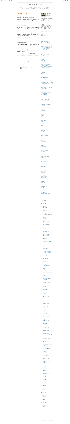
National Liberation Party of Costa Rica (47, 82)
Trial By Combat (45, 248)
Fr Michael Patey (43, 166)
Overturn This (45, 369)
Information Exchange (46, 342)
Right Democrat (43, 192)
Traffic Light (44, 215)
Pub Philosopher (43, 120)
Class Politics (45, 220)
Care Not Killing (43, 89)
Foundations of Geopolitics (47, 251)
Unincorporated (45, 238)
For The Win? (45, 228)
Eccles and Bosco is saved (45, 77)
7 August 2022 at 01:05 (27, 59)
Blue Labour (43, 79)
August (44, 213)
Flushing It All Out (45, 249)
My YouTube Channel (44, 41)
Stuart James (43, 119)
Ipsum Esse (42, 147)
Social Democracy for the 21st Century (46, 87)
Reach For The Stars (46, 242)
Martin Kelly (43, 175)
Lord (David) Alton (44, 142)
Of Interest (44, 351)
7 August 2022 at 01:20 (31, 67)
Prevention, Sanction (46, 330)
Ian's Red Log (43, 168)
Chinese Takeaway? (46, 327)
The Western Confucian (44, 150)
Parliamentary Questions (46, 297)
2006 (43, 406)
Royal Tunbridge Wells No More (47, 344)
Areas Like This (45, 339)
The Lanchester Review (44, 45)
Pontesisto (42, 145)
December (44, 207)
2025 (43, 202)
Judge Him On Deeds (46, 231)
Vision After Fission (46, 333)
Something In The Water (46, 314)
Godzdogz (42, 136)
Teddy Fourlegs (43, 61)
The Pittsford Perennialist (44, 148)
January (44, 383)
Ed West (42, 125)
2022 (43, 206)
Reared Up (44, 225)
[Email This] (30, 53)
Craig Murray (43, 172)
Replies (22, 65)
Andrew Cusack (43, 141)
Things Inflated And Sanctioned (47, 338)
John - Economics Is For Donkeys (46, 106)
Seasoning (44, 310)
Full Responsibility (46, 345)
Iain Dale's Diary (43, 170)
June (44, 376)
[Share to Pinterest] (34, 53)
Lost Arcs (44, 293)
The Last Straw (45, 363)
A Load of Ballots (45, 354)
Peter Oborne (43, 111)
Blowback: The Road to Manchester (46, 283)
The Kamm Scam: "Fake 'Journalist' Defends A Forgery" (46, 93)
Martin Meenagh (43, 163)
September (44, 211)
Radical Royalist (43, 183)
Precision (44, 311)
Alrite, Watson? (43, 137)
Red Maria (42, 122)
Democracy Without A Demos (47, 272)
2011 (43, 399)
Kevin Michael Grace (44, 186)
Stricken (44, 371)
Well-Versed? (45, 287)
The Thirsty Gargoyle (44, 176)
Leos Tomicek (43, 151)
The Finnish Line (45, 254)
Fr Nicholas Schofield (44, 134)
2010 (43, 400)
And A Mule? (45, 337)
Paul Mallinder (43, 140)
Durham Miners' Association (45, 62)
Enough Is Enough (45, 319)
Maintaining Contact (46, 221)
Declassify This (45, 264)
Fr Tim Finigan (43, 127)
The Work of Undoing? (46, 303)
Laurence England (43, 146)
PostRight (42, 84)
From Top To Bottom (46, 244)
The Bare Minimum (46, 234)
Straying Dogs (45, 266)
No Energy (44, 275)
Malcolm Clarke (43, 161)
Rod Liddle (42, 117)
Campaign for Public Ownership (45, 104)
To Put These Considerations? (47, 241)
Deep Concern (45, 304)
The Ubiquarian (43, 153)
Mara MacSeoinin (43, 177)
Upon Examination (45, 237)
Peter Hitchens (43, 110)
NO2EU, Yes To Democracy (45, 99)
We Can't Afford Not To (46, 299)
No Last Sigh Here (45, 294)
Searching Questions (46, 321)
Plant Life (44, 307)
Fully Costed (45, 271)
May (44, 377)
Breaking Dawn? (45, 326)
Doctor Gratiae (45, 222)
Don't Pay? (44, 317)
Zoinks (44, 290)
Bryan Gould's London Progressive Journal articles (46, 71)
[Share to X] (32, 53)
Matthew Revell (43, 178)
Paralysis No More (45, 306)
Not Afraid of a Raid (46, 309)
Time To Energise (45, 258)
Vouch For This (45, 323)
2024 (43, 203)
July (43, 375)
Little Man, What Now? (44, 180)
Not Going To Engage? (46, 239)
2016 (43, 392)
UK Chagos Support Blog (45, 100)
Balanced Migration (44, 103)
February (44, 382)
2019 (43, 388)
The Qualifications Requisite (47, 278)
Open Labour (43, 56)
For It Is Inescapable (46, 227)
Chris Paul (42, 160)
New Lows (44, 281)
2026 (43, 200)
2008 (43, 403)
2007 (43, 405)
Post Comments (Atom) (24, 91)
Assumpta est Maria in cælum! (47, 265)
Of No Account (45, 255)
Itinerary (44, 367)
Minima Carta (45, 268)
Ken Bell (42, 181)
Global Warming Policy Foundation (46, 96)
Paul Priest (42, 139)
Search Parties (45, 324)
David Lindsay (35, 5)
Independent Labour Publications (46, 76)
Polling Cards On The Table (47, 252)
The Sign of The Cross (44, 155)
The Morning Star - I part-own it (45, 74)
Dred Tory (42, 188)
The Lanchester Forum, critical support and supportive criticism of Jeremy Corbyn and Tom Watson (46, 47)
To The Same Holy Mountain (47, 331)
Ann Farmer (42, 121)
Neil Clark (42, 115)
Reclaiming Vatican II (44, 88)
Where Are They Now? (46, 296)
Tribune (42, 152)
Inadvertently (45, 300)
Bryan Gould (43, 72)
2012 (43, 398)
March (44, 380)
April (44, 379)
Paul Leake (42, 126)
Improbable (44, 286)
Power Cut (44, 285)
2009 (43, 402)
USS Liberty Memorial (44, 195)
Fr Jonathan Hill (43, 132)
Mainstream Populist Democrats (45, 193)
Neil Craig (42, 173)
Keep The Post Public (44, 98)
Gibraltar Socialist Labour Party (45, 81)
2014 (43, 395)
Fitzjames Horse (43, 158)
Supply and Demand (46, 302)
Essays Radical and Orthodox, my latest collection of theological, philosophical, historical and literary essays (47, 38)
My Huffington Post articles (45, 54)
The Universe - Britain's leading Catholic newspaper (45, 65)
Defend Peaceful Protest (44, 101)
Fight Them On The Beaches (47, 247)
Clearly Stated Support (46, 356)
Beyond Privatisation (46, 352)
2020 (43, 386)
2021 (43, 385)
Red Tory (42, 187)
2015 (43, 393)
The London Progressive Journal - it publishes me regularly (46, 67)
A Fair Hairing (45, 232)
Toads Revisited (45, 313)
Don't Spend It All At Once (47, 292)
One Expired (44, 269)
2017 (43, 391)
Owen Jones (43, 109)
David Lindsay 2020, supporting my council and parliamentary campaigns (47, 50)
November (44, 208)
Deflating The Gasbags (46, 316)
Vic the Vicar (43, 157)
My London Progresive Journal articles (46, 68)
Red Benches (45, 370)
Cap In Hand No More (46, 341)
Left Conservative (43, 194)
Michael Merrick (43, 116)
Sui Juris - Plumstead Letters (45, 78)
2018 (43, 389)
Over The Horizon (45, 245)
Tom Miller (42, 124)
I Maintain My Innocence (45, 35)
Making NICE (45, 217)
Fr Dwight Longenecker (44, 135)
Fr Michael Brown (43, 130)
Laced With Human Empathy (47, 279)
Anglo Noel (42, 167)
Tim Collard (43, 182)
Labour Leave (43, 60)
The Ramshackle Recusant (45, 156)
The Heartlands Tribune (44, 43)
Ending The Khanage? (46, 259)
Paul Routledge (43, 171)
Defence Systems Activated (47, 349)
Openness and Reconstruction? (47, 214)
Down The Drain (45, 276)
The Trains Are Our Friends (47, 373)
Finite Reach (45, 359)
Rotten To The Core (46, 320)
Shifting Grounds (43, 73)
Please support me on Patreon (45, 42)
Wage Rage (44, 262)
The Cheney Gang (45, 261)
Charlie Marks (43, 165)
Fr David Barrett (43, 131)
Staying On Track (45, 289)
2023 (43, 204)
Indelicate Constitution (46, 348)
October (44, 210)
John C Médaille (43, 184)
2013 (43, 396)
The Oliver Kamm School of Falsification (45, 95)
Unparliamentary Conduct (46, 224)
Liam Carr (42, 112)
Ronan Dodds (43, 105)
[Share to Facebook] (33, 53)
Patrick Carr (43, 114)
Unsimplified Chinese (46, 355)
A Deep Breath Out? (46, 235)
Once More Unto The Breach (47, 347)
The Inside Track (45, 256)
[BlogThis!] (31, 53)
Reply (20, 63)
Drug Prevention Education (45, 90)
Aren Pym (42, 55)
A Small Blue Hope (45, 273)
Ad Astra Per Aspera (46, 358)
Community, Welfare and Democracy (46, 362)
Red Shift (42, 59)
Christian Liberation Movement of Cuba (47, 83)
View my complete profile (46, 31)
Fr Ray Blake (43, 129)
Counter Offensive (45, 218)
